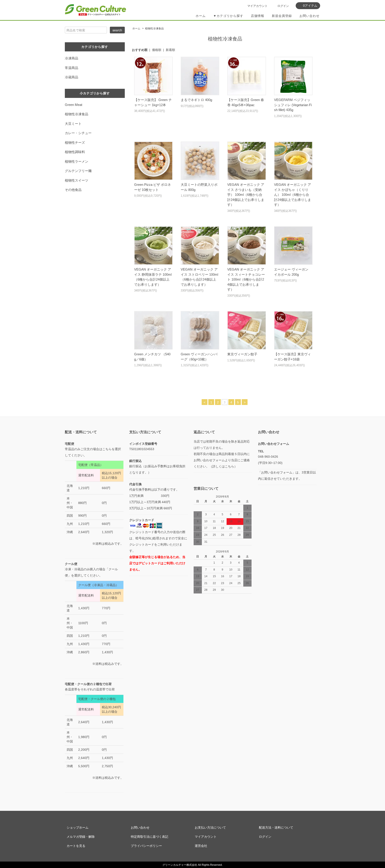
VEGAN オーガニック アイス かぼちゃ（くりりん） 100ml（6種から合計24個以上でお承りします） (292, 194)
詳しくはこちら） (224, 466)
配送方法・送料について (276, 827)
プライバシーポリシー (146, 846)
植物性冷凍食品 (154, 28)
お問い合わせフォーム (273, 443)
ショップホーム (77, 827)
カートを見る (76, 846)
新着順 (170, 50)
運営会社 (201, 846)
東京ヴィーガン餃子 (242, 354)
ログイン (283, 6)
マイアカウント (257, 6)
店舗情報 (257, 16)
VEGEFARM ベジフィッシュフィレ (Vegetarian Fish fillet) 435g (293, 105)
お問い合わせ (309, 16)
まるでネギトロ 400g (196, 100)
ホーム (201, 16)
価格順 (156, 50)
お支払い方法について (210, 827)
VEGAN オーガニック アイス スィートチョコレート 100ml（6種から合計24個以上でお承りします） (246, 279)
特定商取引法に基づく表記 (149, 836)
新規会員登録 (282, 16)
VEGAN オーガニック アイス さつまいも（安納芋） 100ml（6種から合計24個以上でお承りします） (245, 194)
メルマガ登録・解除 (81, 836)
